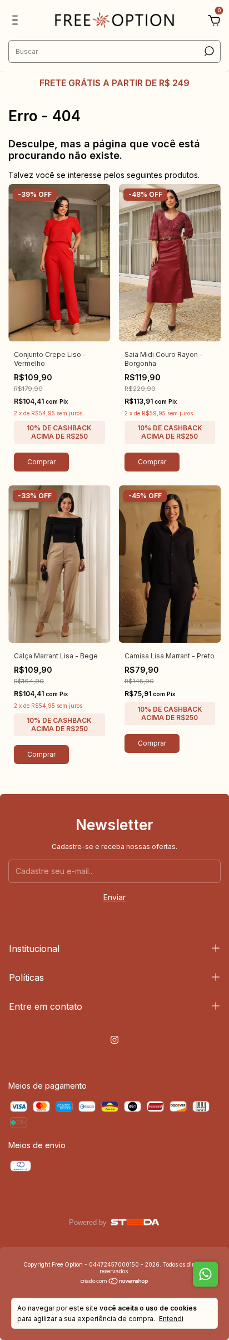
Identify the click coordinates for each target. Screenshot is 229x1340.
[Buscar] (208, 51)
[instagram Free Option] (114, 1039)
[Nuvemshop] (115, 1282)
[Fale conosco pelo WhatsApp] (205, 1274)
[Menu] (17, 21)
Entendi (171, 1318)
